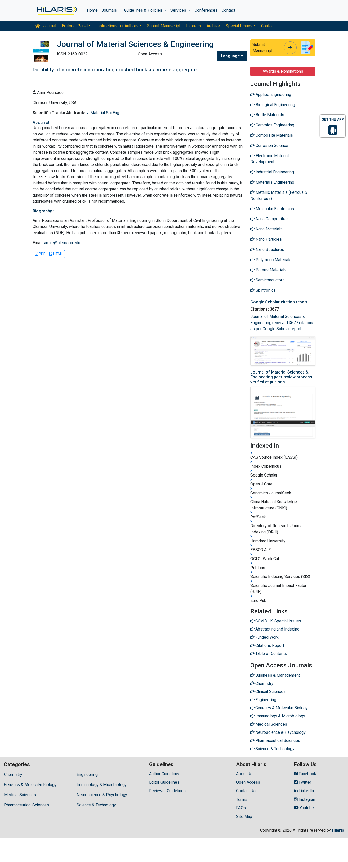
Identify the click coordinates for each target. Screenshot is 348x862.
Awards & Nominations (283, 71)
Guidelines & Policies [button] (143, 10)
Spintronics (265, 290)
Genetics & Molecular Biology (30, 784)
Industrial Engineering (274, 172)
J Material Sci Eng (103, 112)
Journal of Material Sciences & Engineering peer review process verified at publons (281, 377)
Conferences (206, 10)
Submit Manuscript (163, 25)
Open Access (248, 782)
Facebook (307, 773)
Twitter (304, 782)
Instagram (307, 799)
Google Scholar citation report (278, 302)
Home (92, 10)
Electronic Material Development (269, 158)
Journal (49, 25)
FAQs (241, 807)
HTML (57, 254)
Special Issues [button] (239, 25)
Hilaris (338, 830)
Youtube (306, 807)
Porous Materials (270, 269)
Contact (228, 10)
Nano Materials (269, 229)
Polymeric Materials (273, 259)
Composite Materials (274, 135)
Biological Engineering (275, 104)
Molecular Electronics (274, 208)
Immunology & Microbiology (102, 784)
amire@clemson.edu (62, 242)
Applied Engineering (273, 94)
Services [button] (178, 10)
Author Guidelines (164, 773)
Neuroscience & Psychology (102, 794)
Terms (241, 799)
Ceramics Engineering (274, 125)
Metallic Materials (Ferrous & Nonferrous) (278, 195)
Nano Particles (268, 239)
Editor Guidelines (164, 782)
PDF (41, 254)
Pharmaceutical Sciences (26, 805)
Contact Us (246, 790)
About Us (244, 773)
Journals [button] (109, 10)
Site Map (244, 816)
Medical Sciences (20, 794)
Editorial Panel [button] (75, 25)
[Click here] (57, 10)
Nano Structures (269, 249)
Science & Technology (96, 805)
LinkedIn (306, 790)
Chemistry (13, 774)
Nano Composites (271, 218)
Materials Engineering (274, 182)
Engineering (87, 774)
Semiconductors (270, 280)
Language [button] (230, 56)
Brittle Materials (269, 114)
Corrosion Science (271, 145)
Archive (213, 25)
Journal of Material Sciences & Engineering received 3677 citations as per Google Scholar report (282, 322)
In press (193, 25)
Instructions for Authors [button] (117, 25)
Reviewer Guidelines (167, 790)
